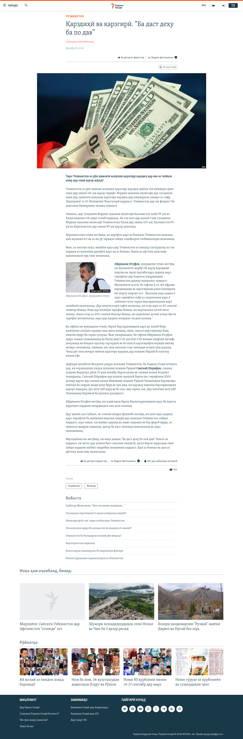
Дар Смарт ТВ (78, 720)
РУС (204, 5)
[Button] (131, 57)
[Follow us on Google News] (125, 709)
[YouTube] (214, 5)
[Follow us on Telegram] (164, 709)
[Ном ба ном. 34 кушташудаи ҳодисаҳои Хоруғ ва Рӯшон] (96, 661)
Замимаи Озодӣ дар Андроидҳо (89, 707)
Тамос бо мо (26, 726)
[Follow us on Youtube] (140, 709)
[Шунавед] (224, 5)
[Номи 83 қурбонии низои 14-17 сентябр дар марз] (147, 661)
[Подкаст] (179, 709)
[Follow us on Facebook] (132, 709)
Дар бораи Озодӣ (30, 707)
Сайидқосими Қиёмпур (80, 41)
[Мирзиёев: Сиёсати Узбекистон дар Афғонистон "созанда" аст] (52, 601)
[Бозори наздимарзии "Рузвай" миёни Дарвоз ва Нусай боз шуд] (190, 601)
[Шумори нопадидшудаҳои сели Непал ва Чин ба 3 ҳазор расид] (121, 601)
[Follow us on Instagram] (148, 709)
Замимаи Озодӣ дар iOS (85, 714)
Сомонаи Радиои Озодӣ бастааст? (39, 714)
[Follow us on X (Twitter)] (156, 709)
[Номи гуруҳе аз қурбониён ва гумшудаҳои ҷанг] (199, 661)
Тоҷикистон (75, 16)
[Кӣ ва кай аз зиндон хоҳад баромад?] (44, 661)
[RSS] (171, 709)
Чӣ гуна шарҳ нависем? (34, 720)
